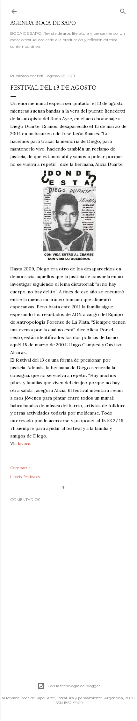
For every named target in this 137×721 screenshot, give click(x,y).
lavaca (24, 443)
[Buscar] (123, 10)
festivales (32, 476)
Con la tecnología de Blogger (73, 685)
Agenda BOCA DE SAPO (43, 22)
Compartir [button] (20, 467)
